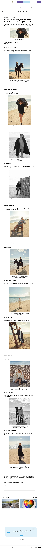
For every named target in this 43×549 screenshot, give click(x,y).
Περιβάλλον (22, 11)
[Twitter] (34, 2)
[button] (36, 11)
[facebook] (30, 2)
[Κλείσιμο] (41, 547)
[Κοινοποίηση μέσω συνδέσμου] (10, 491)
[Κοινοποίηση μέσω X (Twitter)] (6, 491)
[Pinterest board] (33, 2)
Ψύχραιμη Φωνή (16, 11)
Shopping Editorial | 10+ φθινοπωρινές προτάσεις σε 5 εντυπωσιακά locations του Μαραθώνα (10, 510)
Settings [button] (31, 547)
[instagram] (32, 2)
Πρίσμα (10, 11)
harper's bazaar (13, 487)
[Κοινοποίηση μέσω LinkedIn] (8, 491)
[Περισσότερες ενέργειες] (34, 17)
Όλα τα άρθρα (4, 11)
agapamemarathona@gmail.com (21, 540)
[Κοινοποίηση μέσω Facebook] (4, 491)
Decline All (35, 547)
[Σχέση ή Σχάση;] (28, 503)
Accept (39, 547)
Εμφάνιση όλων (35, 497)
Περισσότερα (28, 11)
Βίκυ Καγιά (19, 487)
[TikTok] (35, 2)
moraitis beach (7, 487)
